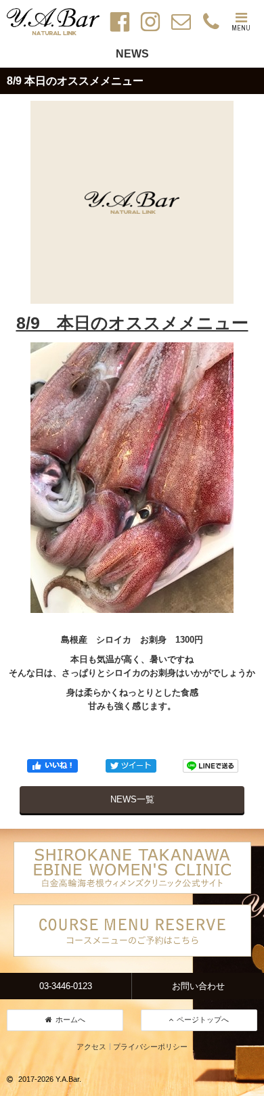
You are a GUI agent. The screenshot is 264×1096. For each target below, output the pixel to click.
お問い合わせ (198, 986)
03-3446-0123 (65, 986)
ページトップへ (203, 1019)
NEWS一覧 (132, 799)
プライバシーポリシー (150, 1047)
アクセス (91, 1047)
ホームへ (70, 1019)
